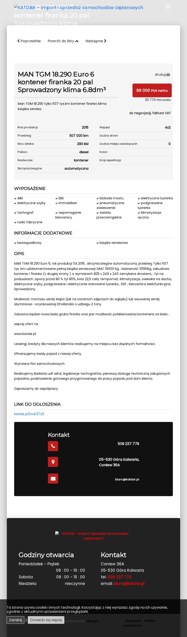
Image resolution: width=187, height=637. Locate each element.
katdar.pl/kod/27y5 (29, 414)
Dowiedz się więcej (46, 620)
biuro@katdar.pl (127, 479)
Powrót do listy (61, 41)
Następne (95, 41)
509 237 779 (128, 443)
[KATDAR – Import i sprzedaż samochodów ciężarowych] (78, 7)
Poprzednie (30, 41)
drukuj (160, 74)
